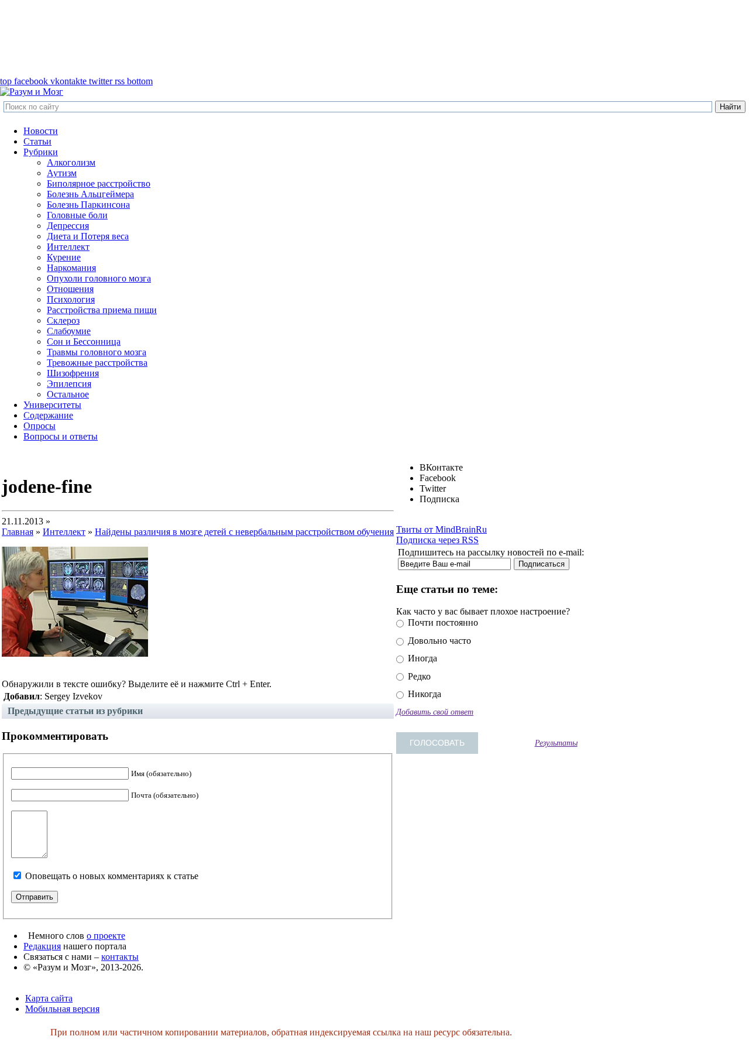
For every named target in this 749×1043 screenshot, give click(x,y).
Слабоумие (69, 331)
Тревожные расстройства (97, 363)
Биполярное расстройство (98, 183)
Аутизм (62, 173)
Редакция (42, 946)
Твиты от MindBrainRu (441, 529)
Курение (64, 257)
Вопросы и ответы (60, 436)
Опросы (39, 426)
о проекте (106, 936)
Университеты (52, 405)
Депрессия (68, 226)
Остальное (68, 394)
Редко (418, 676)
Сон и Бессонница (84, 341)
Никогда (423, 694)
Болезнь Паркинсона (88, 205)
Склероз (63, 320)
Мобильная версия (62, 1009)
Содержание (48, 415)
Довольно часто (438, 641)
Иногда (421, 658)
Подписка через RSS (437, 540)
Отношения (70, 289)
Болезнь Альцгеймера (90, 194)
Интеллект (68, 247)
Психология (71, 299)
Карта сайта (49, 998)
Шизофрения (73, 373)
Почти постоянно (442, 622)
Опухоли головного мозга (99, 278)
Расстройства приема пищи (102, 310)
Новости (40, 131)
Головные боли (77, 215)
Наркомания (71, 268)
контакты (120, 957)
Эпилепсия (69, 384)
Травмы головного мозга (96, 352)
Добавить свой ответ (434, 711)
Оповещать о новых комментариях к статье (111, 876)
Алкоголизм (71, 162)
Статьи (37, 141)
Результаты (556, 743)
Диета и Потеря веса (88, 236)
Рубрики (40, 152)
